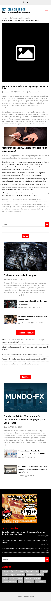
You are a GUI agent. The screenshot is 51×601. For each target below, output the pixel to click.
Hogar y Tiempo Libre (17, 575)
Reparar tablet (34, 92)
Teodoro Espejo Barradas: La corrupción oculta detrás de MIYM (24, 359)
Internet (5, 578)
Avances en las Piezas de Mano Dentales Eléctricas (20, 364)
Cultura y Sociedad (32, 571)
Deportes (44, 571)
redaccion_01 (8, 92)
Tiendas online (40, 582)
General (5, 575)
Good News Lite (28, 597)
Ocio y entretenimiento (32, 578)
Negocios (19, 578)
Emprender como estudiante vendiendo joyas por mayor (22, 354)
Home (4, 18)
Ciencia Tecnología (17, 571)
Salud (20, 582)
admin (7, 427)
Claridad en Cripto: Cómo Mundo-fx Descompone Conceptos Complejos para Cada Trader (23, 341)
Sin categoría (29, 582)
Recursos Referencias (9, 582)
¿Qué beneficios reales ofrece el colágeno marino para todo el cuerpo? (25, 348)
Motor (12, 578)
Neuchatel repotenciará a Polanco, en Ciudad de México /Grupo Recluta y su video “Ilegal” (32, 469)
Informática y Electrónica (20, 18)
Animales (6, 571)
